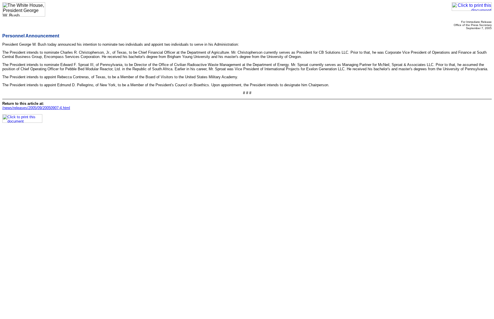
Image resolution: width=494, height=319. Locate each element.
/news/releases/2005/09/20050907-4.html (36, 108)
